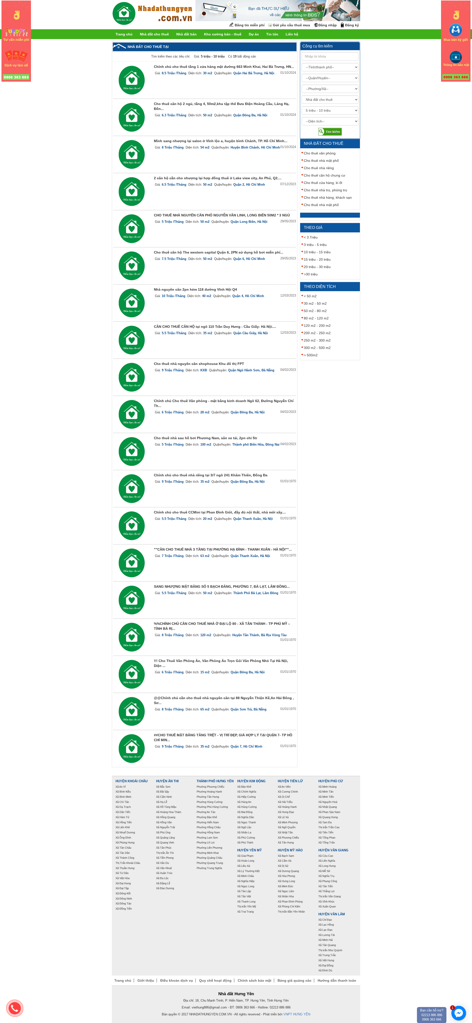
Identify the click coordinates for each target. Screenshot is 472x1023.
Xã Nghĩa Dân (245, 817)
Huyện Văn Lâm (331, 914)
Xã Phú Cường (246, 837)
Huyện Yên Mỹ (249, 850)
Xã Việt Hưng (326, 960)
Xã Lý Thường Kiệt (248, 871)
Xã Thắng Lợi (326, 891)
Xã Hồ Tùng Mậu (166, 806)
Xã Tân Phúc (164, 847)
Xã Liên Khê (123, 827)
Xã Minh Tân (325, 791)
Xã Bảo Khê (244, 786)
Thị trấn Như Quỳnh (330, 950)
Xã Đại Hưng (123, 883)
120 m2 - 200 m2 (317, 326)
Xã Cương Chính (288, 791)
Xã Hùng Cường (247, 806)
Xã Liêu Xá (243, 865)
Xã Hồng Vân (164, 822)
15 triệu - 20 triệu (317, 259)
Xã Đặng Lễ (163, 883)
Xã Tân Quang (327, 945)
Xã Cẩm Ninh (164, 796)
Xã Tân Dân (123, 852)
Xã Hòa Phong (286, 875)
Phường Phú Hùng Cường (212, 806)
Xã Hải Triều (285, 801)
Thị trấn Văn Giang (329, 896)
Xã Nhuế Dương (125, 832)
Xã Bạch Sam (286, 855)
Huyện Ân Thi (167, 781)
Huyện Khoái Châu (132, 781)
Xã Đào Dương (165, 888)
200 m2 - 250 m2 (317, 333)
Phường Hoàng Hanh (209, 791)
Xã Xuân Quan (327, 906)
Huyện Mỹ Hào (290, 850)
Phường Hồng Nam (208, 832)
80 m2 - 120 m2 (316, 318)
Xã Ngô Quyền (286, 827)
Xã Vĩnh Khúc (326, 901)
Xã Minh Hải (325, 939)
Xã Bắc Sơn (163, 786)
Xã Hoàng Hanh (287, 806)
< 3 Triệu (311, 237)
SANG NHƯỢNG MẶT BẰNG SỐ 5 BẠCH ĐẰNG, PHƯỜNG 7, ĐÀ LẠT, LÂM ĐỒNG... (222, 586)
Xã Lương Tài (326, 934)
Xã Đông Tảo (123, 903)
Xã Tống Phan (326, 837)
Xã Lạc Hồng (326, 924)
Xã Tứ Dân (122, 873)
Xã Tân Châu (123, 847)
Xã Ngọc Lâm (286, 891)
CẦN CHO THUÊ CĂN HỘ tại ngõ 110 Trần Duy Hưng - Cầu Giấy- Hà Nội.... (215, 327)
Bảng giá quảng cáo (294, 980)
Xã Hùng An (244, 801)
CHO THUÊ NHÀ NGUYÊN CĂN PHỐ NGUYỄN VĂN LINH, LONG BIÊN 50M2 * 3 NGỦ (222, 215)
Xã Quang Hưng (328, 817)
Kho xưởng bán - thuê (222, 34)
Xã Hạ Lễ (161, 801)
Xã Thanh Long (246, 901)
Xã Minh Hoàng (327, 786)
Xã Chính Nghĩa (246, 791)
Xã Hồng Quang (165, 817)
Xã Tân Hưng (286, 842)
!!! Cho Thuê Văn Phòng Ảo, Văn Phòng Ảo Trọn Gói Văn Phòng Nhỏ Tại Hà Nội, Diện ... (221, 663)
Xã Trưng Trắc (327, 955)
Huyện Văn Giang (333, 850)
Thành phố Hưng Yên (215, 781)
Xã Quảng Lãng (165, 837)
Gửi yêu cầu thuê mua (291, 25)
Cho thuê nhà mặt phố (321, 161)
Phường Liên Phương (209, 847)
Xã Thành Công (125, 857)
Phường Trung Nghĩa (209, 868)
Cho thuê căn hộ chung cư (324, 175)
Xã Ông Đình (123, 837)
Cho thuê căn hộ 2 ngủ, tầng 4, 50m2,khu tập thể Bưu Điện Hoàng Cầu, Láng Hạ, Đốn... (221, 106)
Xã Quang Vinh (165, 842)
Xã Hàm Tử (122, 817)
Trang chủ (124, 34)
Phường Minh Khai (208, 852)
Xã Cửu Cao (325, 855)
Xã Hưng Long (286, 881)
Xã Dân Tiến (123, 812)
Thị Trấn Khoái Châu (128, 862)
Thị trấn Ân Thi (165, 852)
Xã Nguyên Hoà (327, 801)
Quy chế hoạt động (215, 980)
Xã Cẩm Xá (284, 860)
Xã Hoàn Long (245, 860)
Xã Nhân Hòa (286, 896)
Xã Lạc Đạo (325, 929)
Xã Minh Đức (285, 886)
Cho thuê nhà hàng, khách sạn (328, 197)
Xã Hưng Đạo (286, 812)
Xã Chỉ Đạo (325, 919)
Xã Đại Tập (122, 888)
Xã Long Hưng (327, 865)
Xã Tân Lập (244, 891)
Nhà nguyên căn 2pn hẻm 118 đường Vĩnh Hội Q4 (195, 289)
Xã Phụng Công (327, 881)
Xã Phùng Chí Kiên (289, 906)
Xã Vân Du (162, 862)
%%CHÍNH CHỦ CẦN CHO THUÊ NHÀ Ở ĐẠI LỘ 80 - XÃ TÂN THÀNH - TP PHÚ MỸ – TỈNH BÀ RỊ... (222, 626)
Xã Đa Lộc (162, 878)
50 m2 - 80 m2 (315, 311)
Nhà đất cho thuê (154, 34)
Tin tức (272, 34)
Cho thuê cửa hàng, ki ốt (323, 183)
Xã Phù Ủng (163, 832)
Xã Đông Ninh (124, 898)
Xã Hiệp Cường (246, 796)
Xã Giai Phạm (245, 855)
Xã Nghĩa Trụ (326, 875)
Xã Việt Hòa (123, 878)
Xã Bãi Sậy (162, 791)
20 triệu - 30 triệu (317, 267)
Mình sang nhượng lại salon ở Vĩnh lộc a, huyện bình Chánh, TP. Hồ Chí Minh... (220, 141)
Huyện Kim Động (251, 781)
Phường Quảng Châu (209, 857)
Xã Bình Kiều (123, 791)
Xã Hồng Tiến (124, 822)
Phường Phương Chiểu (210, 786)
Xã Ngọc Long (245, 886)
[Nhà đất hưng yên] (16, 41)
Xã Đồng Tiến (124, 908)
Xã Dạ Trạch (123, 806)
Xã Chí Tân (122, 801)
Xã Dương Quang (288, 871)
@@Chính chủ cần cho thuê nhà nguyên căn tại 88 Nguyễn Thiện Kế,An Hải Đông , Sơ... (224, 700)
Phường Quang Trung (210, 862)
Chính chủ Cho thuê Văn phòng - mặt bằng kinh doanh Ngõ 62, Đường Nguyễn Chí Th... (224, 403)
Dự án (254, 34)
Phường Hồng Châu (209, 827)
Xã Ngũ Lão (244, 827)
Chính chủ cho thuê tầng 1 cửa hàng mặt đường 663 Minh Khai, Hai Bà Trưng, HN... (224, 67)
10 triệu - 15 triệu (317, 252)
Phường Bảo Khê (207, 817)
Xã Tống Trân (326, 842)
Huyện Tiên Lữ (290, 781)
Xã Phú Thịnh (245, 842)
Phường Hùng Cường (209, 801)
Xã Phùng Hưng (125, 842)
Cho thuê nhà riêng (319, 168)
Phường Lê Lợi (205, 842)
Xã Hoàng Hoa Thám (168, 812)
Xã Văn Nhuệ (164, 868)
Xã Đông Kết (123, 893)
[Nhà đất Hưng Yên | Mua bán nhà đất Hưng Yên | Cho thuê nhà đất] (152, 14)
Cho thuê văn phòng (320, 153)
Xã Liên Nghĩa (326, 860)
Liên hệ (292, 34)
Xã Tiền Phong (165, 857)
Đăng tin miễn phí (250, 25)
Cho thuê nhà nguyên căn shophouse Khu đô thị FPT (199, 364)
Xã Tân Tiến (325, 886)
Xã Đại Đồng (325, 965)
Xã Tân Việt (244, 896)
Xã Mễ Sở (324, 871)
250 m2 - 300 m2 (317, 340)
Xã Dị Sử (283, 865)
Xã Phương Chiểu (288, 837)
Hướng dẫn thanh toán (337, 980)
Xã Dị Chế (284, 796)
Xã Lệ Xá (283, 817)
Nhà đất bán (186, 34)
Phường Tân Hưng (208, 796)
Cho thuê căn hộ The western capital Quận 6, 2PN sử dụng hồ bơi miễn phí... (218, 252)
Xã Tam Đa (325, 822)
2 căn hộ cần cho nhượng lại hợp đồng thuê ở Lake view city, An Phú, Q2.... (217, 178)
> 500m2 (311, 355)
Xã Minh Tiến (326, 796)
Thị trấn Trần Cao (328, 827)
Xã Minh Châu (245, 875)
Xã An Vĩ (121, 786)
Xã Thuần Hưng (125, 868)
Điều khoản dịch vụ (176, 980)
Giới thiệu (145, 980)
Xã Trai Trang (245, 911)
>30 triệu (311, 274)
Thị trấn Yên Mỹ (246, 906)
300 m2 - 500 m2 (317, 348)
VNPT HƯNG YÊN (296, 1014)
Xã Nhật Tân (285, 832)
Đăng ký (352, 25)
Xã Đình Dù (325, 970)
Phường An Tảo (206, 812)
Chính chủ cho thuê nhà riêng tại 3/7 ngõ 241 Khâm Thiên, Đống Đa (210, 475)
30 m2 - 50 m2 (315, 303)
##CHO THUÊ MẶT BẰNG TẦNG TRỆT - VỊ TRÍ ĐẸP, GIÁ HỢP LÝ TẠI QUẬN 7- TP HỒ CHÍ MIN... (223, 737)
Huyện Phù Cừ (330, 781)
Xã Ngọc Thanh (246, 822)
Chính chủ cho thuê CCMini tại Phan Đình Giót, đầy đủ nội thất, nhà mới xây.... (220, 512)
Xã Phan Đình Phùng (290, 901)
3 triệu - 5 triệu (315, 245)
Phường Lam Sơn (207, 837)
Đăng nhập (327, 25)
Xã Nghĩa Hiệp (245, 881)
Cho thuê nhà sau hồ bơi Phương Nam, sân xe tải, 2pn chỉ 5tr (205, 438)
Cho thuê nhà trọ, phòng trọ (325, 190)
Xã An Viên (284, 786)
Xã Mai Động (244, 812)
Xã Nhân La (244, 832)
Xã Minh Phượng (288, 822)
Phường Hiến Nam (208, 822)
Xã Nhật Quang (327, 806)
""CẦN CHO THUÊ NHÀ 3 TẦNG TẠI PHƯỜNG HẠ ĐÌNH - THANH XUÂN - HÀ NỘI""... (223, 549)
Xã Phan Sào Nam (329, 812)
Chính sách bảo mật (254, 980)
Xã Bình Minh (123, 796)
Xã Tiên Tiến (325, 832)
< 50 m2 (310, 296)
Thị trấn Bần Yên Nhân (291, 911)
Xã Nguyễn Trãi (165, 827)
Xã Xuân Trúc (164, 873)
